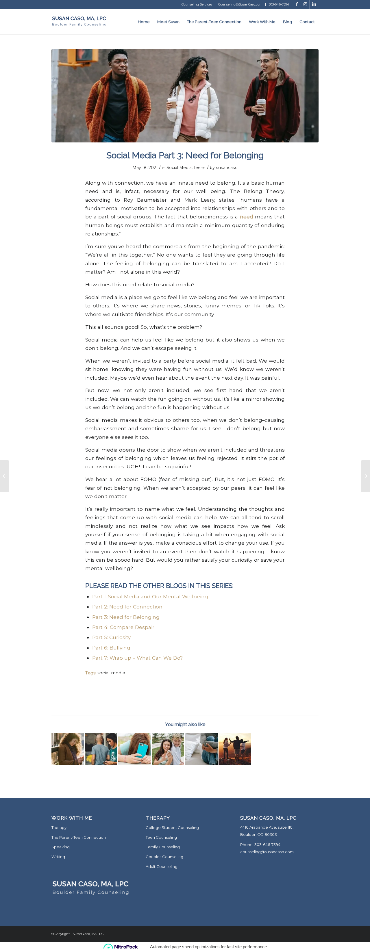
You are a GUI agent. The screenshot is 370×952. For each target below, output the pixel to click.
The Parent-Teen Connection (78, 837)
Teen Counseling (161, 837)
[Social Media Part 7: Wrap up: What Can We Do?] (235, 749)
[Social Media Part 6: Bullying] (201, 749)
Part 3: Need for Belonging (126, 617)
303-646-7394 (279, 4)
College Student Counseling (172, 827)
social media (111, 673)
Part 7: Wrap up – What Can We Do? (137, 658)
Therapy (58, 827)
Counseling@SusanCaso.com (240, 4)
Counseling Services (197, 4)
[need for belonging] (185, 95)
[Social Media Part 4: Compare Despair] (134, 749)
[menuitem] (197, 4)
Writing (58, 856)
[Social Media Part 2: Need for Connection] (101, 749)
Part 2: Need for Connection (127, 607)
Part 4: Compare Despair (123, 627)
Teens (200, 167)
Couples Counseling (164, 856)
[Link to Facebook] (297, 4)
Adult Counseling (161, 866)
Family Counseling (163, 847)
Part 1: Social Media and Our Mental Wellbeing (150, 596)
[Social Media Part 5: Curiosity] (67, 749)
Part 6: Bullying (111, 648)
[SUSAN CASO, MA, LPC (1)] (79, 21)
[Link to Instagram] (305, 4)
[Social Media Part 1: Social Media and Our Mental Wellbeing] (168, 749)
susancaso (227, 167)
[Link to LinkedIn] (314, 4)
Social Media (179, 167)
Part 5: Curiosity (111, 637)
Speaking (60, 847)
